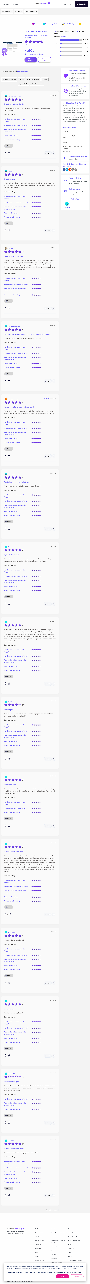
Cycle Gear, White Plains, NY (38, 31)
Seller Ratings (38, 1236)
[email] (72, 169)
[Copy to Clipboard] (75, 169)
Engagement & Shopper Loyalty (58, 1242)
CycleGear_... (67, 207)
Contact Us (71, 1248)
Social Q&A (38, 1244)
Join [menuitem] (65, 4)
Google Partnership (73, 1232)
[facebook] (64, 169)
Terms (70, 1244)
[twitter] (67, 169)
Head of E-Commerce (57, 1262)
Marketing (54, 1258)
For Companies (81, 4)
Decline (77, 1276)
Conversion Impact (57, 1236)
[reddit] (69, 169)
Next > (56, 1210)
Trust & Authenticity (74, 1240)
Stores (3, 19)
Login (69, 1252)
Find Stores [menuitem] (6, 4)
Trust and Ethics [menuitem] (16, 4)
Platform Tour (39, 1232)
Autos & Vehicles (29, 35)
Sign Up (70, 1256)
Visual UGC (38, 1248)
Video (36, 1252)
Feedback (37, 1256)
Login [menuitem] (70, 4)
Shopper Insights (56, 1246)
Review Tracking (39, 1260)
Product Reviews (39, 1240)
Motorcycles (28, 37)
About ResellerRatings (74, 1236)
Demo (53, 1250)
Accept (63, 1276)
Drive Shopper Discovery (58, 1232)
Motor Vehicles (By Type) (40, 35)
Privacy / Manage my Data (75, 1260)
